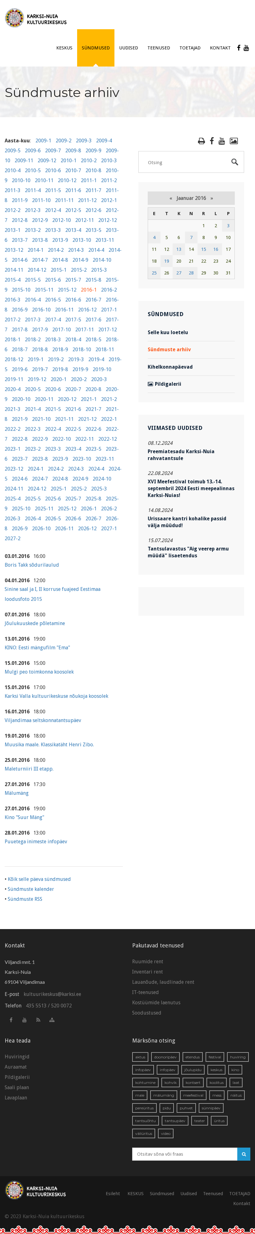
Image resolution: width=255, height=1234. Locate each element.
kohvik (171, 1082)
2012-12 (107, 220)
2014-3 (76, 250)
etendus (193, 1057)
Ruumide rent (147, 962)
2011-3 (13, 190)
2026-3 (13, 519)
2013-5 (93, 230)
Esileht (113, 1193)
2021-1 (89, 399)
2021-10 (41, 419)
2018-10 (81, 349)
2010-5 (33, 170)
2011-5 (53, 190)
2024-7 (40, 479)
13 (178, 249)
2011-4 (33, 190)
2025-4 (13, 499)
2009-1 (43, 141)
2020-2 (79, 379)
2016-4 (33, 300)
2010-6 (53, 170)
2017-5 (73, 320)
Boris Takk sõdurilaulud (32, 565)
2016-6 (73, 300)
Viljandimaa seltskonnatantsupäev (43, 720)
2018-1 (13, 340)
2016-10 (41, 310)
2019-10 (102, 369)
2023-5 (93, 449)
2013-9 (60, 240)
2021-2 (109, 399)
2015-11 (44, 290)
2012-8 (20, 220)
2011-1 (89, 180)
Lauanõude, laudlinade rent (163, 982)
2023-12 (14, 469)
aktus (140, 1057)
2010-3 (109, 160)
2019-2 (56, 359)
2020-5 (33, 389)
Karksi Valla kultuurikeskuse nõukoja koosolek (56, 696)
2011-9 (20, 200)
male (139, 1095)
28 (191, 273)
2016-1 (89, 290)
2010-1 (68, 160)
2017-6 (93, 320)
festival (215, 1057)
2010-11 (44, 180)
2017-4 (53, 320)
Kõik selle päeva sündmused (39, 879)
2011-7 (93, 190)
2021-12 (87, 419)
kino (235, 1069)
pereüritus (144, 1108)
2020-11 (44, 399)
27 (178, 273)
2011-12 (87, 200)
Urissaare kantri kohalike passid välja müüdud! (187, 522)
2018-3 (53, 340)
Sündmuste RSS (25, 899)
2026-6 (73, 519)
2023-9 (60, 459)
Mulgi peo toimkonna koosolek (39, 672)
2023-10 (81, 459)
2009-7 (53, 151)
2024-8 (60, 479)
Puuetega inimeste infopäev (36, 842)
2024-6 (20, 479)
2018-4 (73, 340)
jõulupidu (193, 1069)
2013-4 (73, 230)
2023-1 (13, 449)
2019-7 (40, 369)
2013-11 (104, 240)
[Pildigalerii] (234, 140)
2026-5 (53, 519)
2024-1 (36, 469)
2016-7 (93, 300)
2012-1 (109, 200)
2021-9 (20, 419)
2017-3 (33, 320)
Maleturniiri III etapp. (29, 769)
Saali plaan (17, 1087)
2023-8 (40, 459)
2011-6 (73, 190)
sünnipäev (211, 1108)
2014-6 (20, 260)
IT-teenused (145, 992)
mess (216, 1095)
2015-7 (73, 280)
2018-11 (104, 349)
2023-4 (73, 449)
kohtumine (145, 1082)
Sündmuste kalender (31, 889)
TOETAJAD (190, 48)
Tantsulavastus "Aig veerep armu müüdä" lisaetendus (188, 552)
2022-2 (13, 429)
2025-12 (67, 509)
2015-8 (93, 280)
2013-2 (33, 230)
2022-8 (20, 439)
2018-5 (93, 340)
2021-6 (73, 409)
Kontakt (220, 48)
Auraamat (16, 1067)
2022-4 (53, 429)
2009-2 (64, 141)
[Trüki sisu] (201, 140)
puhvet (186, 1108)
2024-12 (37, 489)
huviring (238, 1057)
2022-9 (40, 439)
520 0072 (61, 1006)
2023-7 (20, 459)
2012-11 (84, 220)
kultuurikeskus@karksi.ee (52, 994)
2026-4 (33, 519)
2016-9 (20, 310)
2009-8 (73, 151)
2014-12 (37, 270)
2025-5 (33, 499)
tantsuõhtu (145, 1120)
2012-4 (53, 210)
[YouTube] (246, 48)
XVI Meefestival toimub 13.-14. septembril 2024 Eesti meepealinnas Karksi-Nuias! (191, 489)
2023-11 (104, 459)
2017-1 (109, 310)
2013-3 (53, 230)
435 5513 (36, 1006)
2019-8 (60, 369)
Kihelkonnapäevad (170, 367)
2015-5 (33, 280)
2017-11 (84, 330)
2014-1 (36, 250)
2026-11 (64, 529)
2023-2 (33, 449)
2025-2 (79, 489)
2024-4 (96, 469)
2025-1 (59, 489)
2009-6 (33, 151)
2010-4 (13, 170)
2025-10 (21, 509)
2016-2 (109, 290)
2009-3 (84, 141)
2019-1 (36, 359)
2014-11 (14, 270)
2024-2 (56, 469)
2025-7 (73, 499)
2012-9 (40, 220)
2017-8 (20, 330)
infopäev (143, 1069)
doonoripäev (165, 1057)
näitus (236, 1095)
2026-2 (109, 509)
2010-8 (93, 170)
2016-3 (13, 300)
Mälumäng (17, 793)
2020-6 (53, 389)
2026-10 (41, 529)
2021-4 (33, 409)
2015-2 (79, 270)
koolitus (217, 1082)
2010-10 (21, 180)
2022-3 (33, 429)
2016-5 (53, 300)
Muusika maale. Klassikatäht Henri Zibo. (49, 745)
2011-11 (64, 200)
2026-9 (20, 529)
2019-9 (80, 369)
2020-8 (93, 389)
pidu (167, 1108)
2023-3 (53, 449)
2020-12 (67, 399)
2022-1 (109, 419)
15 (203, 249)
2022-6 (93, 429)
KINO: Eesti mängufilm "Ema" (37, 648)
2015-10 (21, 290)
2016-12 (87, 310)
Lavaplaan (16, 1098)
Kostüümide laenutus (156, 1003)
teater (199, 1120)
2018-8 (40, 349)
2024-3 (76, 469)
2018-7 (20, 349)
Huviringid (17, 1057)
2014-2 (56, 250)
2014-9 (80, 260)
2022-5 (73, 429)
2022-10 (61, 439)
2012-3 (33, 210)
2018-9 (60, 349)
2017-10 (61, 330)
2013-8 (40, 240)
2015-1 (59, 270)
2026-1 (89, 509)
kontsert (193, 1082)
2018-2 (33, 340)
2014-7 (40, 260)
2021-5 (53, 409)
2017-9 (40, 330)
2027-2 (13, 538)
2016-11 (64, 310)
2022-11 (84, 439)
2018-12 (14, 359)
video (165, 1133)
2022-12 (107, 439)
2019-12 (37, 379)
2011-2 (109, 180)
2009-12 (47, 160)
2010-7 (73, 170)
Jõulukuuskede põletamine (35, 623)
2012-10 (61, 220)
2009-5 (13, 151)
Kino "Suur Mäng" (24, 817)
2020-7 (73, 389)
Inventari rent (147, 972)
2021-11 (64, 419)
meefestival (193, 1095)
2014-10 (102, 260)
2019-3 (76, 359)
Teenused (158, 48)
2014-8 (60, 260)
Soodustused (146, 1013)
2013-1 (13, 230)
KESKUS (64, 48)
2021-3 (13, 409)
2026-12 (87, 529)
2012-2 (13, 210)
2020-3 (99, 379)
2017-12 (107, 330)
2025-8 (93, 499)
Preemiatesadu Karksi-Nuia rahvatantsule (181, 455)
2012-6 (93, 210)
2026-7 (93, 519)
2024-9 (80, 479)
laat (236, 1082)
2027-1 (109, 529)
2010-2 (89, 160)
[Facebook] (238, 48)
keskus (216, 1069)
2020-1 (59, 379)
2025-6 (53, 499)
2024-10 (102, 479)
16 (215, 249)
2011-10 (41, 200)
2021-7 (93, 409)
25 (154, 273)
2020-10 (21, 399)
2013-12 (14, 250)
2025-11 (44, 509)
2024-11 (14, 489)
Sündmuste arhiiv (169, 349)
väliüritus (143, 1133)
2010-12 (67, 180)
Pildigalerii (168, 384)
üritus (219, 1120)
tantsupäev (175, 1120)
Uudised (128, 48)
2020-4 (13, 389)
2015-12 (67, 290)
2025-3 (99, 489)
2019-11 (14, 379)
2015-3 (99, 270)
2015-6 (53, 280)
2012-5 (73, 210)
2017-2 (13, 320)
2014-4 (96, 250)
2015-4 (13, 280)
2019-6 (20, 369)
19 (166, 261)
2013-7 (20, 240)
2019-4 (96, 359)
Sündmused (96, 48)
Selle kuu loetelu (168, 332)
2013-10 (81, 240)
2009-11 (24, 160)
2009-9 (93, 151)
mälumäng (163, 1095)
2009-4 (104, 141)
